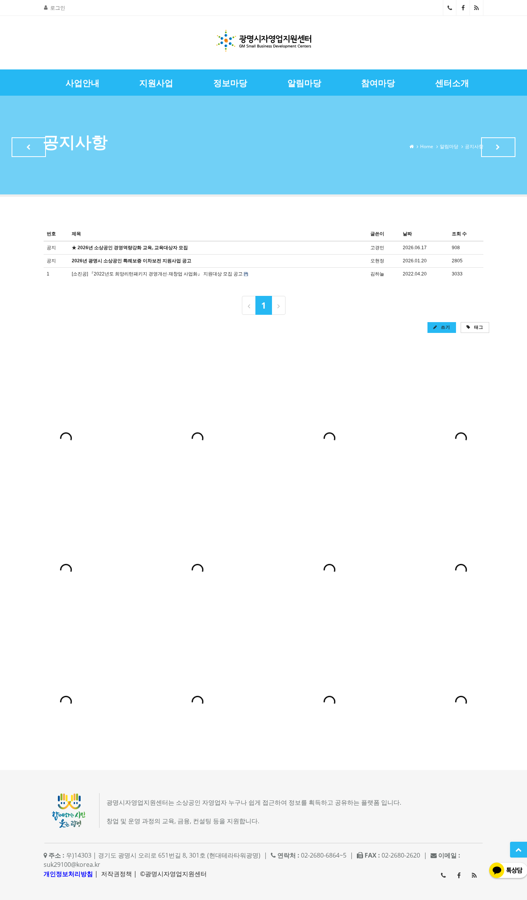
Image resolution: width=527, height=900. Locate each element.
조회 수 (459, 233)
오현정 (377, 260)
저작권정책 (116, 874)
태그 (478, 327)
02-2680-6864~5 (449, 7)
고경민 (377, 247)
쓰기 (444, 327)
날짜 (407, 233)
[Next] (278, 305)
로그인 (57, 7)
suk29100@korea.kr (72, 864)
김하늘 (377, 274)
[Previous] (249, 305)
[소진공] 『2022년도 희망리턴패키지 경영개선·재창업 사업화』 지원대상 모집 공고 (157, 274)
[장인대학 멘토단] (29, 147)
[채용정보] (498, 147)
